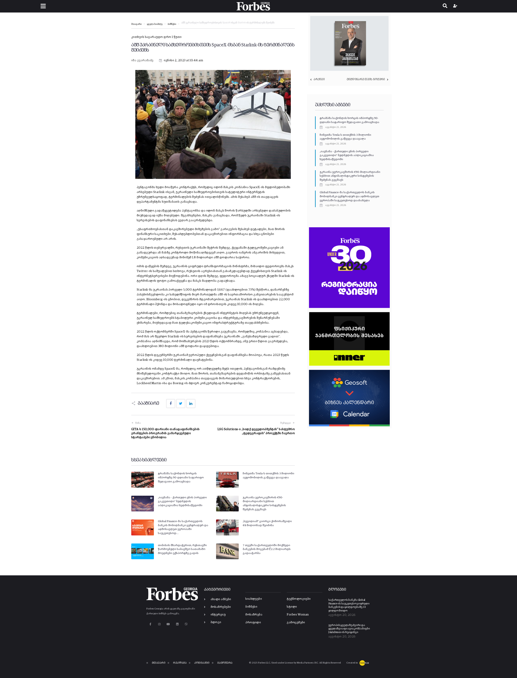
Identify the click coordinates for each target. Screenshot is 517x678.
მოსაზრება (253, 614)
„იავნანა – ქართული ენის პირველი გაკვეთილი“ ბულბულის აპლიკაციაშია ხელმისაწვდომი (347, 155)
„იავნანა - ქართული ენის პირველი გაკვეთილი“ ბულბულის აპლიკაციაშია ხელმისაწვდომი (182, 501)
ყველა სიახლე (154, 24)
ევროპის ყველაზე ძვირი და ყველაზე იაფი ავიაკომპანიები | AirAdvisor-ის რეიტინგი (349, 629)
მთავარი (136, 24)
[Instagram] (159, 624)
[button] (43, 6)
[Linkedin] (177, 624)
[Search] (445, 6)
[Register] (455, 6)
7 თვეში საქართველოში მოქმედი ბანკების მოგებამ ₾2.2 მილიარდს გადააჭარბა (267, 549)
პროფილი (253, 622)
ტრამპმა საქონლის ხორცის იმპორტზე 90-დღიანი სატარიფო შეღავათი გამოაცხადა (181, 477)
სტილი (292, 606)
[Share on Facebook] (170, 403)
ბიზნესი (172, 24)
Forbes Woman (298, 614)
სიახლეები (253, 598)
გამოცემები (296, 622)
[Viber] (186, 624)
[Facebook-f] (150, 624)
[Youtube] (168, 624)
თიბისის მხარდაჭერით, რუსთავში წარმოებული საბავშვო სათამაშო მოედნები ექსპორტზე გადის (182, 549)
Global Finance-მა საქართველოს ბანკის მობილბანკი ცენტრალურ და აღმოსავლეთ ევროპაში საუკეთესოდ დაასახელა (349, 196)
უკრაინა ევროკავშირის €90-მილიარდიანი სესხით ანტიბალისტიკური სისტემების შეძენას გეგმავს (350, 176)
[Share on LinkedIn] (190, 403)
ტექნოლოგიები (299, 598)
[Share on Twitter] (180, 403)
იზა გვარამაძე (142, 60)
